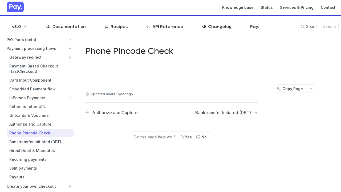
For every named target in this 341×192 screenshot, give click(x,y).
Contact (328, 7)
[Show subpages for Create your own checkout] (70, 186)
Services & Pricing (297, 7)
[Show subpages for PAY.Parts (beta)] (70, 40)
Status (267, 7)
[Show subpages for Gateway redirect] (70, 57)
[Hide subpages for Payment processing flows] (70, 48)
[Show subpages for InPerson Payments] (70, 98)
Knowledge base (238, 7)
